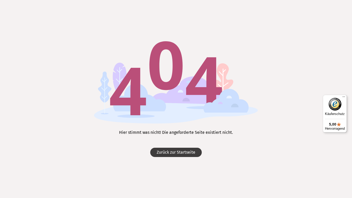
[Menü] (344, 98)
